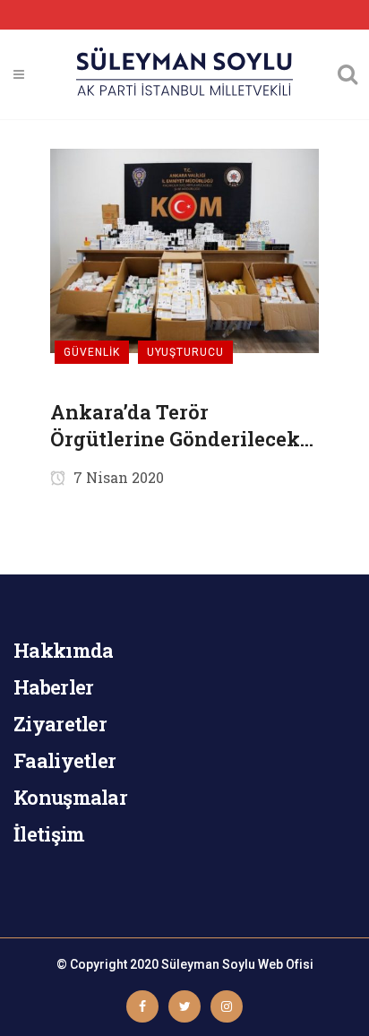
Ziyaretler (60, 724)
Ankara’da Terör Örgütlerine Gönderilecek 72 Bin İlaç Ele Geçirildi (175, 426)
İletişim (48, 834)
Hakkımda (63, 650)
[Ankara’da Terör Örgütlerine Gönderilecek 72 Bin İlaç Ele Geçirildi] (184, 249)
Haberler (53, 687)
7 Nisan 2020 (117, 477)
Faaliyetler (64, 760)
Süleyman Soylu (208, 964)
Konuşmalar (70, 797)
